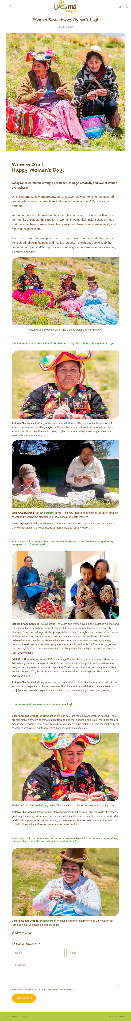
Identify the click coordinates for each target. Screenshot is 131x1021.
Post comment (24, 998)
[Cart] (127, 6)
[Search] (10, 6)
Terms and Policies (116, 1017)
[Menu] (3, 6)
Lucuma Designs (20, 1016)
